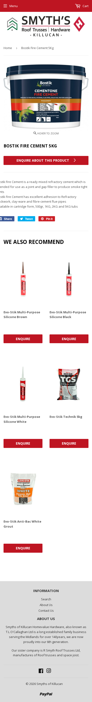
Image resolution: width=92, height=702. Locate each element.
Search (46, 599)
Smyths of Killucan (50, 684)
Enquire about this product (43, 160)
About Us (46, 605)
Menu (13, 6)
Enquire (23, 339)
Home (8, 48)
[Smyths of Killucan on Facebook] (40, 671)
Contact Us (46, 610)
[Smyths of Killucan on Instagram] (48, 671)
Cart (85, 6)
